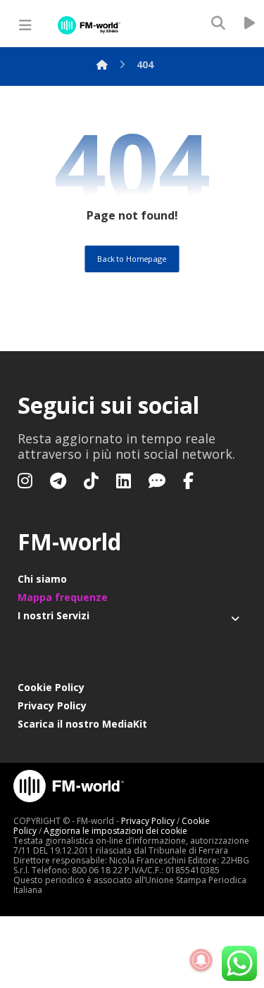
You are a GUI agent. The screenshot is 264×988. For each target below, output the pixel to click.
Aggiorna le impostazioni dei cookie (115, 831)
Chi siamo (42, 578)
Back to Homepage (131, 258)
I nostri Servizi (53, 615)
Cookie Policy (51, 687)
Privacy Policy (52, 705)
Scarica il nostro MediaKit (82, 723)
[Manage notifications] (201, 960)
